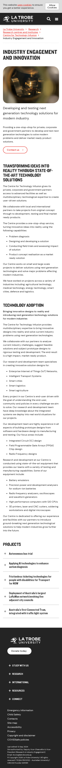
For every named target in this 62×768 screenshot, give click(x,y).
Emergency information (20, 710)
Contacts (12, 718)
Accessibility (14, 727)
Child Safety (14, 714)
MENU (56, 19)
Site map (12, 722)
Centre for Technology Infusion (20, 35)
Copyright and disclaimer (21, 735)
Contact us (13, 149)
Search (49, 19)
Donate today (19, 650)
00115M (25, 763)
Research (33, 29)
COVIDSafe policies (18, 739)
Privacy (11, 731)
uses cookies (24, 4)
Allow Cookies (52, 6)
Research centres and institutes (20, 32)
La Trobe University (13, 29)
